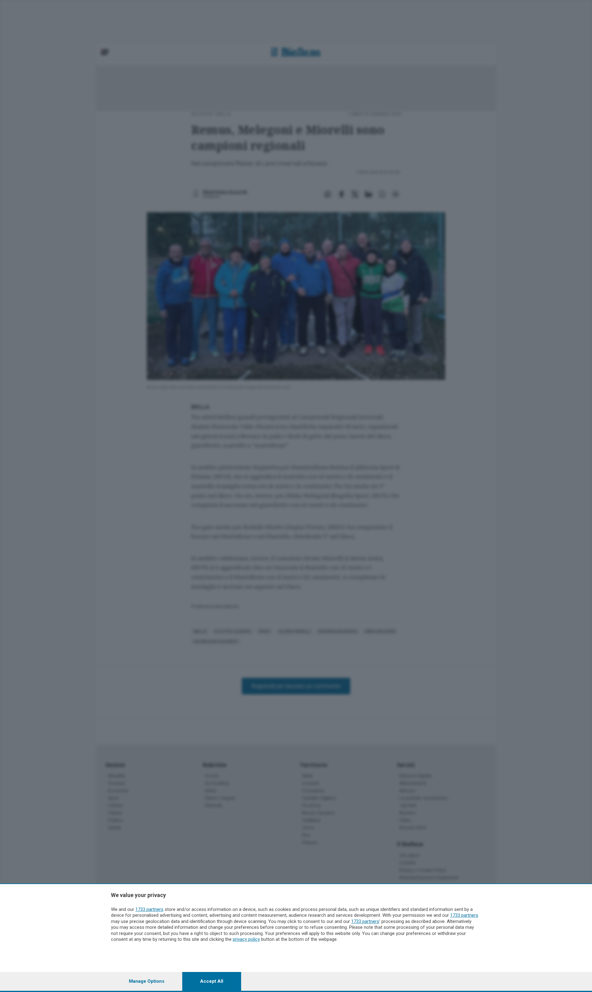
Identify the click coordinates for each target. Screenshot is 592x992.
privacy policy (246, 939)
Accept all (211, 981)
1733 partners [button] (149, 909)
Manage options (146, 981)
